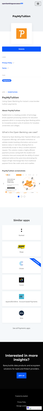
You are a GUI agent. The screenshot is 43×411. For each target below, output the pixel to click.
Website (21, 49)
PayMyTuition (12, 92)
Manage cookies (21, 406)
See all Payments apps (21, 328)
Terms (4, 68)
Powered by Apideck (21, 396)
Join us (21, 375)
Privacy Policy (7, 63)
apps (3, 92)
